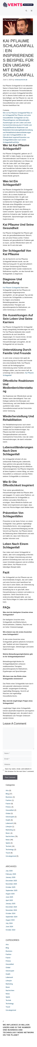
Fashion (8, 800)
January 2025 (10, 904)
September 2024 (11, 917)
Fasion (8, 804)
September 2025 (11, 890)
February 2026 (11, 874)
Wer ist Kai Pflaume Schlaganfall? (15, 113)
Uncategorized (11, 856)
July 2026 (9, 871)
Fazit (13, 142)
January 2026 (10, 877)
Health (8, 820)
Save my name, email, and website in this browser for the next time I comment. (19, 770)
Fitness (8, 807)
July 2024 (9, 923)
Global (8, 813)
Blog (7, 794)
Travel (8, 853)
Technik (8, 846)
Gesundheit (10, 810)
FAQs (17, 142)
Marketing (9, 830)
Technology (10, 849)
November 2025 (11, 884)
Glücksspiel (10, 817)
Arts (7, 790)
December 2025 (11, 881)
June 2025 (9, 897)
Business (9, 797)
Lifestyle (9, 827)
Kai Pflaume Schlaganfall (11, 288)
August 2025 (10, 894)
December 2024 (11, 907)
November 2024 (11, 910)
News (8, 840)
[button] (26, 11)
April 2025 (9, 900)
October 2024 (10, 913)
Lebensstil (9, 823)
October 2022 (10, 930)
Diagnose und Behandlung (18, 120)
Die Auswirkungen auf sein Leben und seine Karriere (17, 122)
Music (8, 833)
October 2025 (10, 887)
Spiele (8, 843)
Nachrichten (10, 836)
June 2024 (9, 927)
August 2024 (10, 920)
